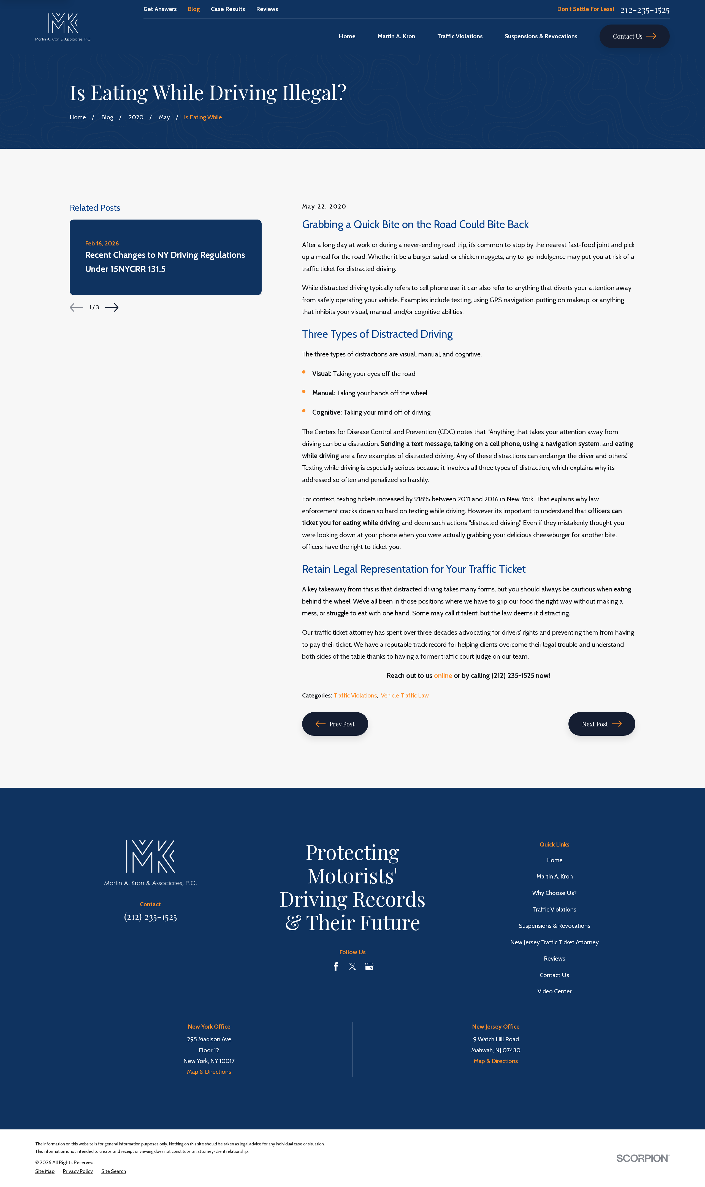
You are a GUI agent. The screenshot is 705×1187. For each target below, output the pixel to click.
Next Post (595, 724)
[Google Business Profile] (369, 966)
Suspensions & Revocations (554, 925)
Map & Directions (209, 1071)
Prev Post (342, 724)
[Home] (63, 27)
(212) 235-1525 (150, 916)
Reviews (267, 9)
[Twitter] (352, 966)
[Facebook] (336, 966)
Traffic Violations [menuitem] (460, 36)
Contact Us (627, 36)
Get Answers (160, 9)
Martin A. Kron (554, 876)
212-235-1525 (645, 9)
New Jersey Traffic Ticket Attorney (554, 942)
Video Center (555, 991)
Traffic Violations (355, 695)
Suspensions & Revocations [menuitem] (541, 36)
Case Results (228, 9)
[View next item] (111, 307)
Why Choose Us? (554, 893)
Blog (194, 9)
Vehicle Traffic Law (405, 695)
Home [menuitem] (347, 36)
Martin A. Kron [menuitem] (396, 36)
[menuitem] (45, 1171)
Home (554, 860)
